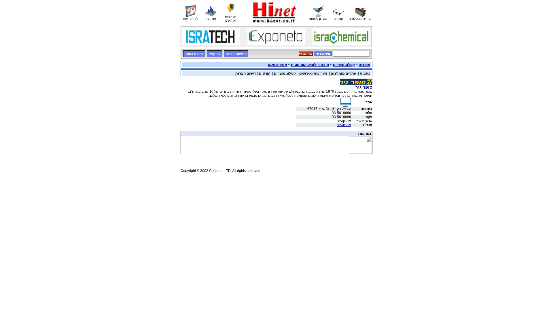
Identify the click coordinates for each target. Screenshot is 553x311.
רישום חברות (245, 73)
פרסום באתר (194, 54)
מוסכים (364, 65)
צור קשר (214, 54)
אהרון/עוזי (344, 125)
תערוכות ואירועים (313, 73)
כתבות (365, 73)
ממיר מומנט (277, 65)
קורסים (264, 73)
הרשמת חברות (236, 54)
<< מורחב (306, 53)
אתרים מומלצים (343, 73)
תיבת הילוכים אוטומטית (310, 65)
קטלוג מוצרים (344, 65)
